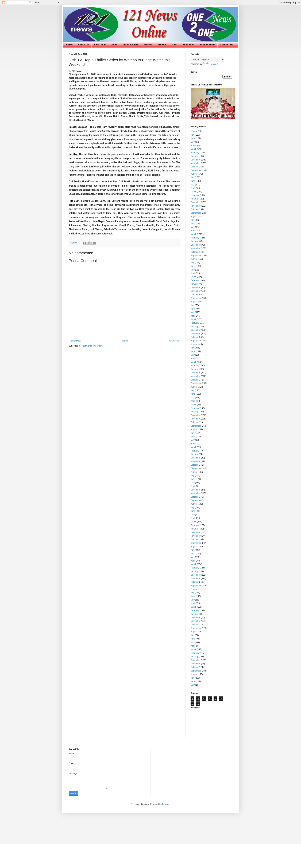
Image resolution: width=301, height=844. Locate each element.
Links (114, 44)
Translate (213, 64)
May (193, 142)
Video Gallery (130, 44)
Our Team (100, 44)
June (193, 138)
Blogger (165, 804)
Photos (148, 44)
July (192, 135)
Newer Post (75, 341)
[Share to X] (91, 243)
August (194, 131)
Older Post (174, 341)
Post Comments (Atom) (92, 346)
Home (69, 44)
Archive (162, 44)
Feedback (188, 44)
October (194, 167)
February (195, 152)
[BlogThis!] (88, 243)
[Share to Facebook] (94, 243)
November (195, 163)
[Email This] (84, 243)
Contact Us (226, 44)
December (195, 160)
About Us (83, 44)
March (193, 149)
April (193, 145)
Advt (174, 44)
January (194, 156)
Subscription (207, 44)
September (196, 170)
